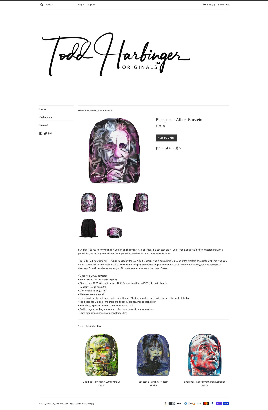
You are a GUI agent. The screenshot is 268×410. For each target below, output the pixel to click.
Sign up (91, 5)
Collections (45, 117)
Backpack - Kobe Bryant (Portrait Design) (205, 381)
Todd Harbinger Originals (65, 404)
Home (42, 109)
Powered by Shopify (85, 404)
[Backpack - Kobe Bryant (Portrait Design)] (205, 354)
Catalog (43, 125)
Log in (81, 5)
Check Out (223, 5)
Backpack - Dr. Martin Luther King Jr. (101, 381)
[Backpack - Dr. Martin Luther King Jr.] (101, 354)
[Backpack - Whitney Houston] (153, 354)
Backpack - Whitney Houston (153, 381)
